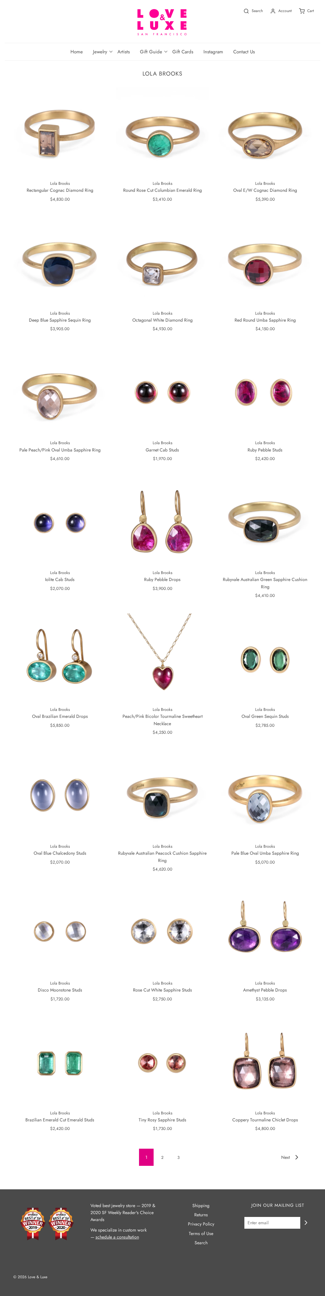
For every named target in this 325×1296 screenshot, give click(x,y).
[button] (100, 52)
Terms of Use (201, 1233)
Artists (123, 51)
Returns (201, 1215)
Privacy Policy (201, 1224)
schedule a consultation (117, 1237)
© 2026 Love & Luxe (30, 1277)
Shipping (200, 1205)
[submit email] (306, 1223)
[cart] (303, 11)
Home (76, 51)
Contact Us (244, 51)
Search (201, 1242)
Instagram (213, 51)
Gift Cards (182, 51)
